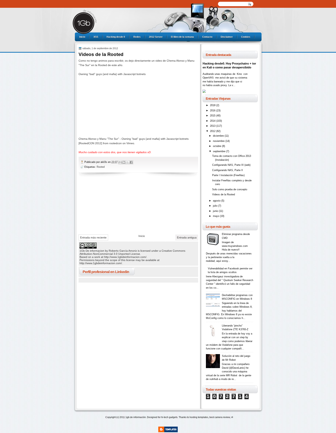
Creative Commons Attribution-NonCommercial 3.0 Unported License (132, 252)
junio (216, 211)
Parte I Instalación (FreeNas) (228, 175)
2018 (213, 105)
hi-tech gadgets (169, 417)
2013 (213, 125)
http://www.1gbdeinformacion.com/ (125, 256)
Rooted (101, 166)
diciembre (219, 135)
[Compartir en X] (128, 162)
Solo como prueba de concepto (229, 189)
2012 (213, 131)
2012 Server (156, 37)
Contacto (207, 37)
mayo (216, 216)
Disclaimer (227, 37)
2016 (213, 110)
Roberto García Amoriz (123, 250)
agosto (217, 200)
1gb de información (135, 417)
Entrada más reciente (93, 237)
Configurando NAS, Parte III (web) (231, 164)
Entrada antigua (187, 237)
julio (215, 205)
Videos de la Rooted (223, 194)
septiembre (219, 151)
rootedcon (115, 143)
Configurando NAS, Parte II (227, 170)
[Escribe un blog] (124, 162)
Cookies (245, 37)
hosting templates (199, 417)
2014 (213, 120)
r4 (232, 417)
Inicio (82, 37)
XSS (96, 37)
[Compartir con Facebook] (131, 162)
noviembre (219, 141)
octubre (217, 146)
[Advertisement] (108, 204)
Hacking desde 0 (116, 37)
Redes (137, 37)
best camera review (219, 417)
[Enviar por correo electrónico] (120, 162)
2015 (213, 115)
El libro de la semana (182, 37)
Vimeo (130, 143)
